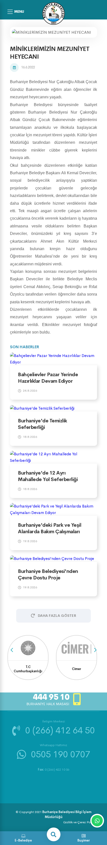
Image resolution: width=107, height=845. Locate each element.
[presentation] (11, 650)
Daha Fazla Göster (57, 615)
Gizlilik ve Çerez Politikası (81, 822)
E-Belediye (23, 840)
